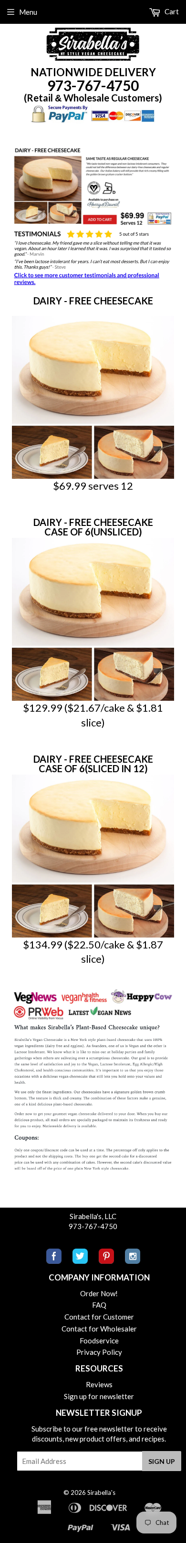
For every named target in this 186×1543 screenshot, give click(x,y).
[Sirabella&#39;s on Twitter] (80, 1261)
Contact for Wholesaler (99, 1328)
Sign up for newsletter (99, 1396)
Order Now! (99, 1293)
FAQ (99, 1305)
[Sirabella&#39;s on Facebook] (54, 1261)
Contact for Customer (99, 1316)
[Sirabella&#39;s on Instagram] (132, 1261)
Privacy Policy (99, 1352)
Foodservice (99, 1340)
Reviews (99, 1384)
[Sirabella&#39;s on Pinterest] (106, 1261)
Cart (171, 11)
